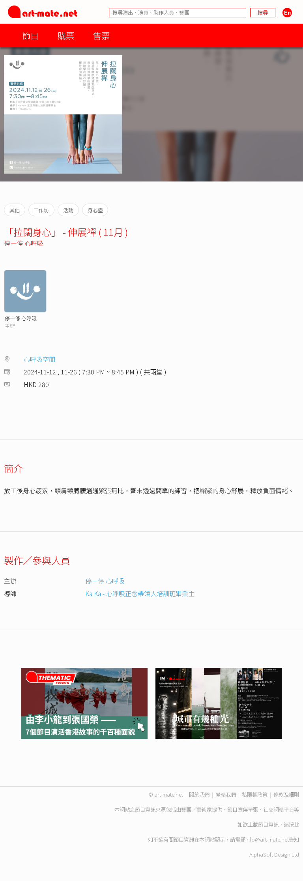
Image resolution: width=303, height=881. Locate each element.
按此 (294, 824)
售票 (101, 35)
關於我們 (199, 794)
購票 (66, 35)
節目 (30, 35)
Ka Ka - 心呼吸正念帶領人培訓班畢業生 (140, 593)
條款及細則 (286, 794)
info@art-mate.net (267, 839)
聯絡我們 (225, 794)
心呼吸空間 (39, 359)
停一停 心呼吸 (23, 243)
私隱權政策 (254, 794)
